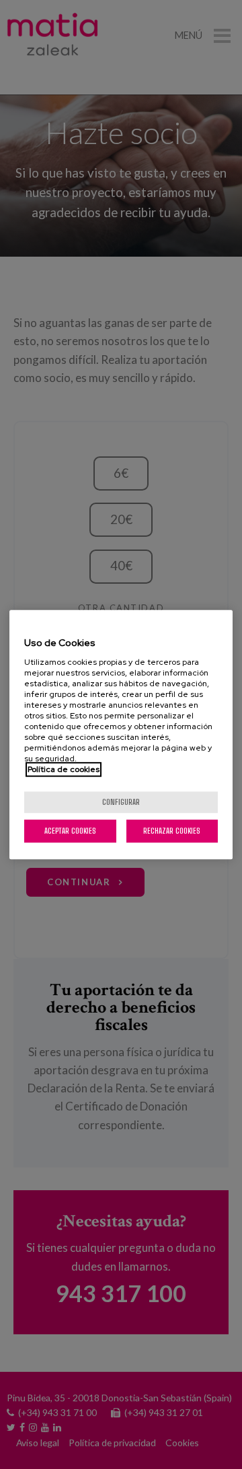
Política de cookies (63, 769)
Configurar (121, 802)
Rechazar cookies (171, 831)
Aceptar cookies (70, 831)
